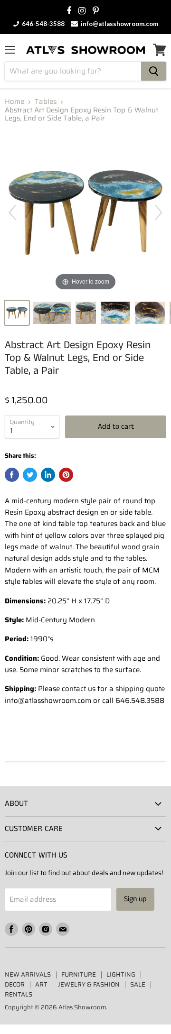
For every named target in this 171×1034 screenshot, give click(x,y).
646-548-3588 (42, 24)
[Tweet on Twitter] (30, 475)
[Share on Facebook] (12, 475)
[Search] (153, 71)
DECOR (15, 984)
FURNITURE (78, 974)
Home (14, 102)
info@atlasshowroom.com (118, 24)
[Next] (158, 212)
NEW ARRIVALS (28, 974)
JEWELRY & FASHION (89, 984)
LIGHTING (120, 974)
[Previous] (12, 212)
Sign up (135, 899)
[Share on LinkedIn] (48, 475)
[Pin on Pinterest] (66, 475)
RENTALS (18, 994)
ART (41, 984)
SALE (137, 984)
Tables (46, 102)
